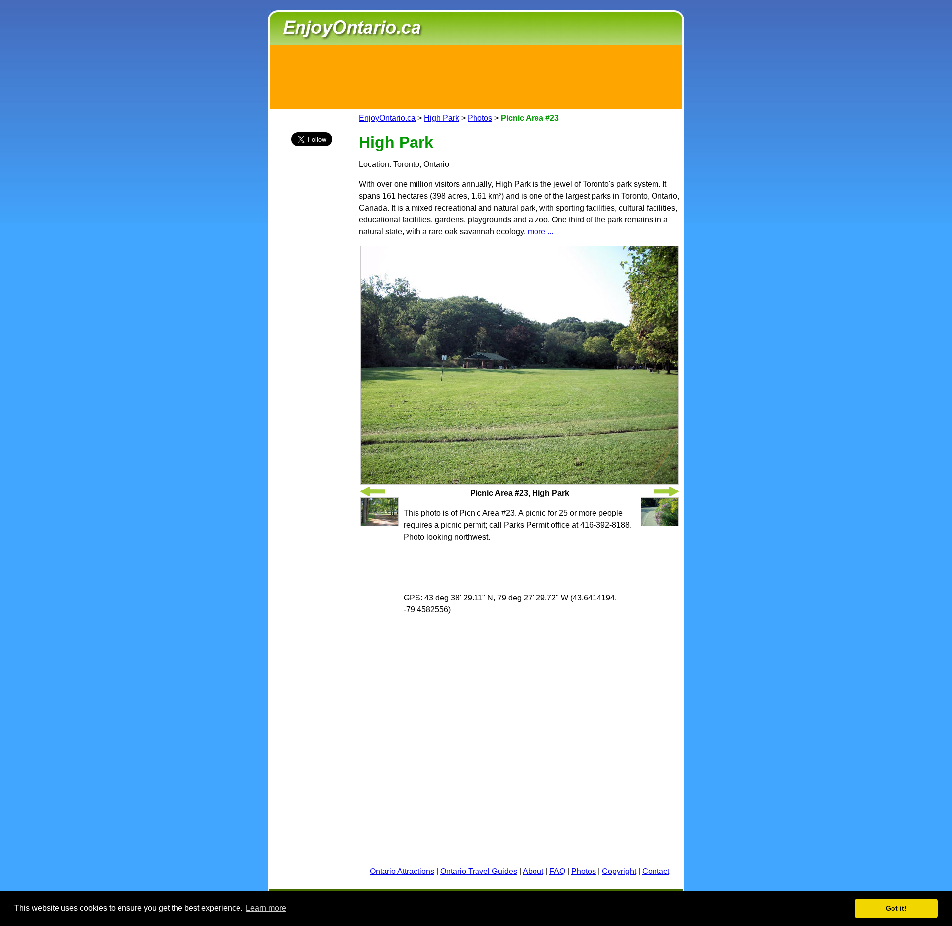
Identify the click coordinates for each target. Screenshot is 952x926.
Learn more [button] (266, 908)
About (533, 871)
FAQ (557, 871)
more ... (540, 231)
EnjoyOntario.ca (387, 118)
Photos (480, 118)
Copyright (619, 871)
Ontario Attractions (402, 871)
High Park (441, 118)
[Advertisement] (476, 75)
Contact (655, 871)
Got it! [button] (896, 908)
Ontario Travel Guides (478, 871)
